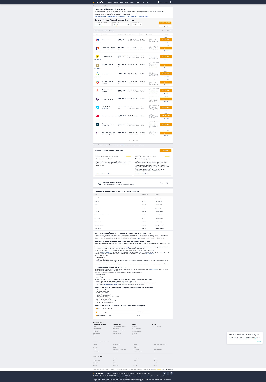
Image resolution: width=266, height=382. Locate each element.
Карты (121, 2)
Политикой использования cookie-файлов (247, 338)
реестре (122, 144)
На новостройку (135, 329)
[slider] (102, 26)
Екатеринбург (96, 362)
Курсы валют (109, 2)
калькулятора (153, 269)
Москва (94, 358)
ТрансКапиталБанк (137, 351)
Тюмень (155, 358)
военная (108, 282)
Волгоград (115, 358)
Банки (142, 2)
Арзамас (135, 360)
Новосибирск (96, 363)
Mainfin (99, 373)
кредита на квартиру (107, 252)
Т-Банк (94, 349)
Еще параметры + (165, 26)
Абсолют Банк (156, 346)
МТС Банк (115, 347)
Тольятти (155, 360)
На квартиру (134, 326)
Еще (94, 334)
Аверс (155, 347)
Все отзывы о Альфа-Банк (141, 173)
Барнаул (155, 363)
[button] (154, 40)
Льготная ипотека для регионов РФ (108, 124)
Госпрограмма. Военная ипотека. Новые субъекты (109, 48)
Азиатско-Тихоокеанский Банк (160, 344)
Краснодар (135, 363)
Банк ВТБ (95, 346)
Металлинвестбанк (158, 349)
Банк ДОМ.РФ (116, 351)
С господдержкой (96, 333)
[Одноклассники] (168, 373)
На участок (134, 333)
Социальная (134, 16)
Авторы (139, 369)
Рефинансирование (112, 16)
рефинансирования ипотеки (110, 284)
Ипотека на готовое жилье (109, 116)
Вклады (137, 2)
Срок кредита (135, 22)
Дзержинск (135, 358)
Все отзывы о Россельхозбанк (103, 173)
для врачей (114, 282)
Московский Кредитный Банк (119, 349)
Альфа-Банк (95, 347)
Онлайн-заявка (102, 16)
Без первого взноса (143, 16)
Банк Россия (136, 346)
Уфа (114, 360)
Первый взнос (115, 22)
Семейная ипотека (107, 56)
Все (96, 16)
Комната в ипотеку (107, 74)
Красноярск (115, 365)
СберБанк (95, 344)
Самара (114, 363)
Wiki (146, 2)
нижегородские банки (129, 247)
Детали (166, 42)
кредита (138, 238)
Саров (134, 362)
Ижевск (155, 362)
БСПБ (134, 347)
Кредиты (116, 2)
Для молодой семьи (97, 329)
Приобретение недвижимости (106, 107)
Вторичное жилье (107, 40)
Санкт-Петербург (96, 360)
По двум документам (117, 333)
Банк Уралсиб (136, 349)
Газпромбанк (96, 351)
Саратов (135, 365)
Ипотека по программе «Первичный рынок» (108, 133)
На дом (128, 16)
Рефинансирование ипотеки (107, 65)
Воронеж (95, 365)
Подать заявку (166, 48)
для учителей (120, 282)
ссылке (148, 380)
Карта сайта (133, 369)
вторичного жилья (150, 253)
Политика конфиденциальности (122, 369)
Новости (146, 369)
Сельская (95, 326)
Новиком (135, 344)
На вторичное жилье (136, 328)
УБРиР (155, 351)
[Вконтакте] (164, 373)
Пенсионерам (121, 16)
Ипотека (132, 2)
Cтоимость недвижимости (101, 22)
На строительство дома (137, 331)
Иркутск (155, 365)
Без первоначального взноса (119, 329)
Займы (126, 2)
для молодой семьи (129, 282)
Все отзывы (166, 150)
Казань (114, 362)
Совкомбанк (115, 346)
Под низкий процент (156, 326)
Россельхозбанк (116, 344)
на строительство (128, 236)
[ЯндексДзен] (171, 373)
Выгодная (115, 331)
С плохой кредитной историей (119, 326)
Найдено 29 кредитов (165, 22)
